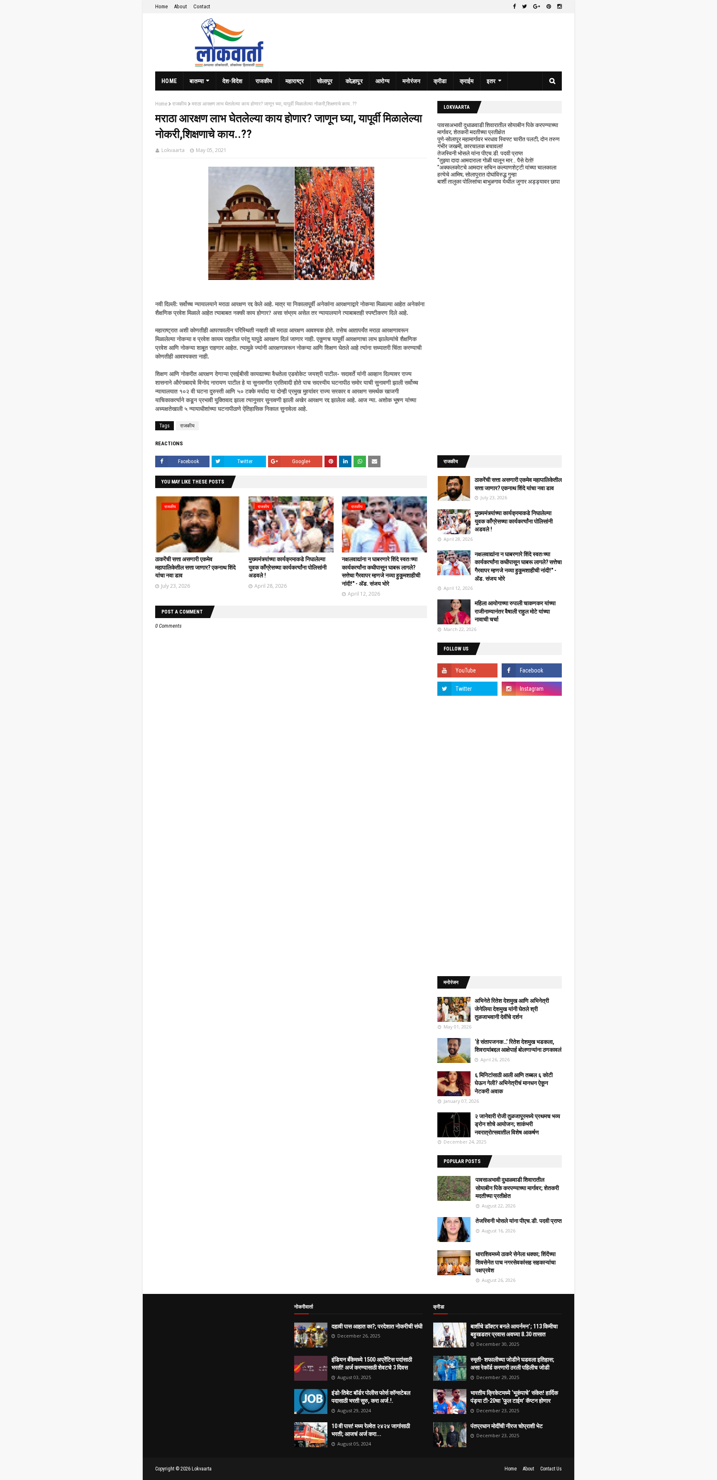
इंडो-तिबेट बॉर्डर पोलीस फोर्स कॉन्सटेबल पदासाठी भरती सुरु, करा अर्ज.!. (371, 1396)
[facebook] (514, 6)
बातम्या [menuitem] (197, 81)
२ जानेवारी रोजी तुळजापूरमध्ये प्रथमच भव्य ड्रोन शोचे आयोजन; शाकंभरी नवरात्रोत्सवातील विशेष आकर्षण (517, 1124)
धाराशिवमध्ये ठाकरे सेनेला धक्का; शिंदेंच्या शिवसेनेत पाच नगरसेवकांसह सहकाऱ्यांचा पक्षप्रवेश (516, 1262)
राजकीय (179, 104)
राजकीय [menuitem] (264, 81)
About (180, 6)
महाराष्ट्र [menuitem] (294, 81)
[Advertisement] (499, 320)
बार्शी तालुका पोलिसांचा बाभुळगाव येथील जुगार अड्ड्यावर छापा (498, 181)
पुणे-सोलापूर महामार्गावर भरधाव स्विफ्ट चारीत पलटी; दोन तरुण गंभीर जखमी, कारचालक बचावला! (498, 143)
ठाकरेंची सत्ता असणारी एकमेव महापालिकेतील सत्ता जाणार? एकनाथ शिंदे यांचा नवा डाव (195, 567)
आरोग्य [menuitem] (383, 81)
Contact (201, 6)
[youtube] (467, 670)
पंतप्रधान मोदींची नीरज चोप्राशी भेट (507, 1426)
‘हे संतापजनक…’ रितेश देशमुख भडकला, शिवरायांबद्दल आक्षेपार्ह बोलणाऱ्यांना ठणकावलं (518, 1045)
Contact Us (551, 1469)
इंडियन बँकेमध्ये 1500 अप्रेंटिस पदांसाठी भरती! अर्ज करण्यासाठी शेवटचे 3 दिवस (372, 1363)
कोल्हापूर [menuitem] (354, 81)
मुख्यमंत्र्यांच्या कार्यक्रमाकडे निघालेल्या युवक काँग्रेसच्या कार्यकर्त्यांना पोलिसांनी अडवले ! (288, 567)
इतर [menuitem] (491, 81)
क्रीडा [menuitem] (440, 81)
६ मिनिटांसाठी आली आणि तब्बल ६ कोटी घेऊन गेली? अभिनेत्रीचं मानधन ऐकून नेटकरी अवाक (514, 1083)
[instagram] (558, 6)
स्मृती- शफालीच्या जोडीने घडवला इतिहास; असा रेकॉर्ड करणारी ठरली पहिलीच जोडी (512, 1363)
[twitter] (524, 6)
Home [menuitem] (169, 81)
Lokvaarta (173, 150)
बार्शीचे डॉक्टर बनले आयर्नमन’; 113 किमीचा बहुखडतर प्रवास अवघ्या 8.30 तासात (514, 1330)
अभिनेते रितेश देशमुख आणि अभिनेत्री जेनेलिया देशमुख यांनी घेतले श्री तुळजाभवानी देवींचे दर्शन (512, 1008)
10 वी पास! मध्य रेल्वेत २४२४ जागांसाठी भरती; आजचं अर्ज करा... (371, 1430)
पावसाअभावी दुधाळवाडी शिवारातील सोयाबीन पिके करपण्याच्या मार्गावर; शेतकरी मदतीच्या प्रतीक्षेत (497, 128)
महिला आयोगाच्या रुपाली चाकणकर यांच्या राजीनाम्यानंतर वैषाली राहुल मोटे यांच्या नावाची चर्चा (515, 611)
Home (161, 6)
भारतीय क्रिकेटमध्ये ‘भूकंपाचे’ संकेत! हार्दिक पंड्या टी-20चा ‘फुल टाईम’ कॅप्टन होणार (514, 1396)
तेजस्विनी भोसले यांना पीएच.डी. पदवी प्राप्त (480, 153)
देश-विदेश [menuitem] (232, 81)
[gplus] (536, 6)
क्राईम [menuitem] (467, 81)
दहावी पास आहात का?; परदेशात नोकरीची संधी (377, 1326)
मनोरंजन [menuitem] (411, 81)
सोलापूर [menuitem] (325, 81)
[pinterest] (548, 6)
